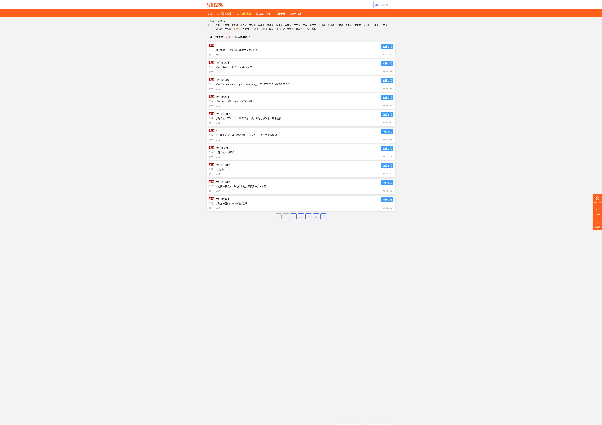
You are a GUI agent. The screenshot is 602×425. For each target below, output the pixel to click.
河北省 (366, 25)
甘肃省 (290, 29)
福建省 (261, 25)
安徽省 (252, 25)
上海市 (225, 25)
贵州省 (330, 25)
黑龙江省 (273, 29)
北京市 (357, 25)
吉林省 (263, 29)
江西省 (270, 25)
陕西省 (227, 29)
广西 (305, 25)
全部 (218, 25)
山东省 (384, 25)
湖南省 (288, 25)
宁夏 (307, 29)
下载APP (383, 5)
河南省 (219, 29)
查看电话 (387, 46)
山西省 (375, 25)
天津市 (236, 29)
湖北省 (279, 25)
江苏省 (234, 25)
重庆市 (312, 25)
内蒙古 (245, 29)
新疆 (314, 29)
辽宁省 (254, 29)
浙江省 (243, 25)
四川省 (321, 25)
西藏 (282, 29)
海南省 (348, 25)
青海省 (299, 29)
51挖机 (210, 20)
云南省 (339, 25)
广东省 (297, 25)
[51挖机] (215, 5)
